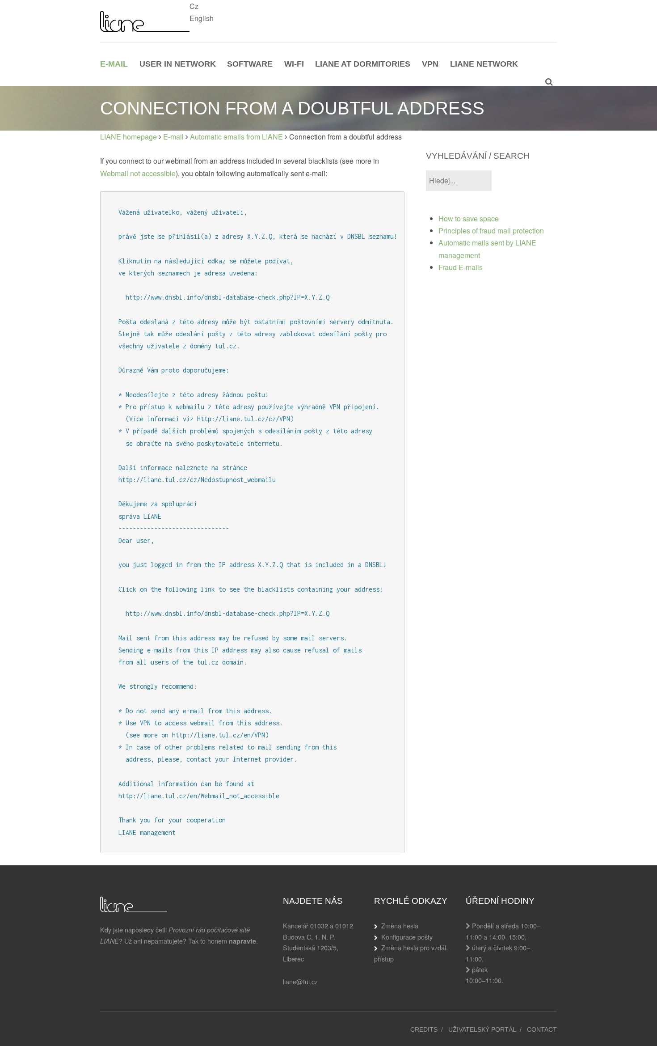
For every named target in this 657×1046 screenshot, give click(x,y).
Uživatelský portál (482, 1029)
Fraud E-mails (460, 267)
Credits (424, 1029)
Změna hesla (399, 925)
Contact (542, 1029)
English (202, 18)
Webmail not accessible (138, 173)
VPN (430, 63)
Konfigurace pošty (407, 936)
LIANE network (484, 63)
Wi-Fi (294, 63)
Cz (194, 6)
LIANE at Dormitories (362, 63)
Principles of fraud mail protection (491, 230)
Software (250, 63)
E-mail (114, 63)
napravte (242, 940)
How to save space (468, 218)
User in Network (177, 63)
